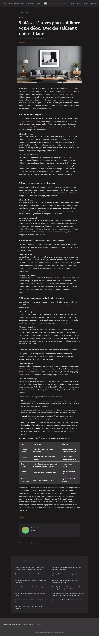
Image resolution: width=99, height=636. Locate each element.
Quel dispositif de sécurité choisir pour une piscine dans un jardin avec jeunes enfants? (67, 588)
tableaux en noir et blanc (30, 121)
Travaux (93, 3)
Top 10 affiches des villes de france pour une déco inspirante (67, 601)
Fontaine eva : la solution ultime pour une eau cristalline (29, 607)
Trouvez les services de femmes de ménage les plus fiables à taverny (30, 601)
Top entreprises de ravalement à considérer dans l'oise (29, 575)
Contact (38, 624)
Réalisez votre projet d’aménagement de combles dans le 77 (30, 594)
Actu (4, 3)
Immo (38, 3)
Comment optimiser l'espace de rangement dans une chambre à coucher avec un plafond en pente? (68, 594)
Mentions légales (28, 624)
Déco (10, 3)
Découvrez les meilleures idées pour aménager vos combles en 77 (30, 581)
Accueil (21, 12)
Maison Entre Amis (55, 3)
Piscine (86, 3)
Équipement (30, 3)
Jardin (72, 3)
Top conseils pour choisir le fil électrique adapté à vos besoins (30, 588)
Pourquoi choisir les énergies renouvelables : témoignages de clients (65, 581)
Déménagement (19, 3)
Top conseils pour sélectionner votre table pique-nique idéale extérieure (67, 568)
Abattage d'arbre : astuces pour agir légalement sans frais (68, 575)
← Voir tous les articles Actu (29, 543)
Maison (78, 3)
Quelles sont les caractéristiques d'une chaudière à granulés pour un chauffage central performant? (30, 568)
